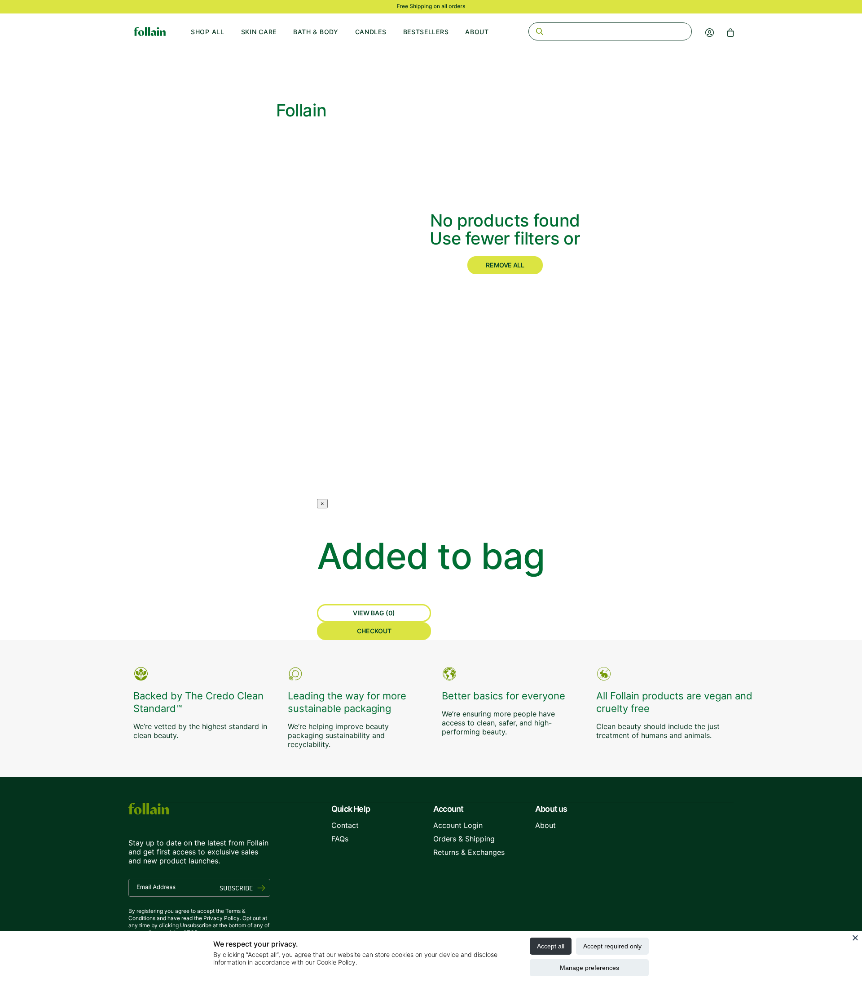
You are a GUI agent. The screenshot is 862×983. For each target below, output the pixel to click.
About (477, 32)
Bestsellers (426, 32)
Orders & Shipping (464, 838)
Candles (371, 32)
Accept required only (612, 946)
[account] (709, 32)
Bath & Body (316, 32)
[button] (730, 32)
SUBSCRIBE (236, 888)
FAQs (339, 838)
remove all (505, 265)
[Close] (855, 937)
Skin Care (259, 32)
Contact (345, 825)
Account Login (458, 825)
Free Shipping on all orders (431, 6)
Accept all (550, 946)
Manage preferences (589, 967)
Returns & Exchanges (469, 852)
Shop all (207, 32)
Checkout (374, 631)
